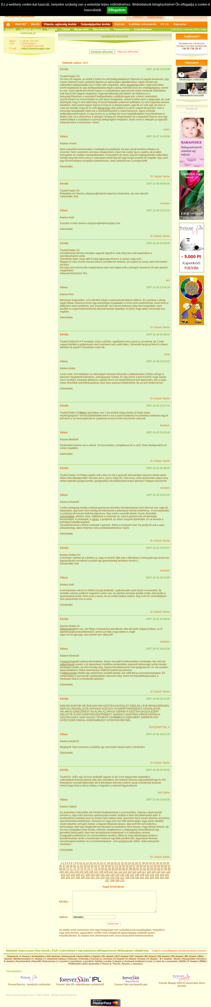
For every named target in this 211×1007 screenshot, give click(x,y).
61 (148, 866)
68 (60, 868)
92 (144, 868)
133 (112, 874)
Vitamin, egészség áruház (60, 24)
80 (102, 868)
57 (134, 866)
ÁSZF (55, 950)
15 (97, 863)
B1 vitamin (108, 956)
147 (73, 877)
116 (139, 871)
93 (148, 868)
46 (95, 866)
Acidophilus (38, 956)
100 (62, 871)
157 (122, 877)
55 (127, 866)
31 (153, 863)
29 (146, 863)
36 (60, 866)
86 (123, 868)
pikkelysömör (67, 664)
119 (153, 871)
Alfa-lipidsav (53, 956)
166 (167, 877)
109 (106, 871)
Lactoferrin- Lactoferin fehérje (86, 961)
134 (117, 874)
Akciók (35, 24)
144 (167, 874)
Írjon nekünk (42, 950)
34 (164, 863)
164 (157, 877)
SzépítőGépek (143, 29)
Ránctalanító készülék (192, 95)
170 (122, 880)
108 (101, 871)
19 (111, 863)
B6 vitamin (191, 956)
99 (169, 868)
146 (68, 877)
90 (137, 868)
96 (158, 868)
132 (107, 874)
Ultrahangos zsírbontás (192, 79)
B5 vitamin (177, 956)
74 (81, 868)
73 (78, 868)
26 (136, 863)
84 (116, 868)
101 (66, 871)
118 (149, 871)
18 (108, 863)
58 (137, 866)
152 (97, 877)
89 (134, 868)
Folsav (141, 959)
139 (142, 874)
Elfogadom (116, 10)
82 (109, 868)
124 (68, 874)
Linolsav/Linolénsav (134, 961)
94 (151, 868)
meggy (130, 84)
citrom (95, 519)
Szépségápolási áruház (95, 24)
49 (106, 866)
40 (74, 866)
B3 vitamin (164, 956)
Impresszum (26, 950)
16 (101, 863)
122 (168, 871)
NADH (182, 961)
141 (152, 874)
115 (134, 871)
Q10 (85, 963)
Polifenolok (74, 963)
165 (162, 877)
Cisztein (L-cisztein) (101, 959)
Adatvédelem (68, 950)
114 (130, 871)
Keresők (11, 29)
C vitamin (37, 959)
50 (109, 866)
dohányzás (104, 108)
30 (150, 863)
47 (99, 866)
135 (122, 874)
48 (102, 866)
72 (74, 868)
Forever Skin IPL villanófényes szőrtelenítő (80, 984)
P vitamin (193, 961)
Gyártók (119, 24)
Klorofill (36, 961)
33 (160, 863)
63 (155, 866)
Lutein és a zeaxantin (165, 961)
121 (163, 871)
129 (92, 874)
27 (139, 863)
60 (144, 866)
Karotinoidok (23, 961)
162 (147, 877)
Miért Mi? (21, 24)
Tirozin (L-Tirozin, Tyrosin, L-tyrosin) (121, 963)
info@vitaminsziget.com (36, 48)
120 (158, 871)
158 (127, 877)
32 (157, 863)
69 (64, 868)
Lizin (149, 961)
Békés (83, 412)
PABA (203, 961)
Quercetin (94, 963)
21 (118, 863)
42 (81, 866)
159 (132, 877)
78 (95, 868)
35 (167, 863)
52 (116, 866)
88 (130, 868)
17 (104, 863)
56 (130, 866)
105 (86, 871)
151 (92, 877)
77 (92, 868)
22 (122, 863)
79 (99, 868)
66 (165, 866)
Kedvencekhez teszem (192, 950)
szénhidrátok (67, 516)
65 (162, 866)
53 (120, 866)
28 (143, 863)
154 (107, 877)
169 (117, 880)
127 (83, 874)
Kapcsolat (179, 24)
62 (151, 866)
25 (132, 863)
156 (117, 877)
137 (132, 874)
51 (113, 866)
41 (78, 866)
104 (81, 871)
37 (64, 866)
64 (158, 866)
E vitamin (131, 959)
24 (129, 863)
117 (144, 871)
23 (125, 863)
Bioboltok (11, 950)
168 (112, 880)
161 (142, 877)
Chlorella (84, 959)
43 (85, 866)
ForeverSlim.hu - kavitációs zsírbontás (29, 984)
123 (63, 874)
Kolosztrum (49, 961)
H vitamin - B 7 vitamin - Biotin (164, 959)
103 (76, 871)
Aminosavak (68, 956)
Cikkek (66, 29)
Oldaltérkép (141, 950)
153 (102, 877)
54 (123, 866)
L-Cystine (62, 961)
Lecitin (107, 961)
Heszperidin (189, 959)
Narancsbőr (81, 29)
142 (157, 874)
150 (88, 877)
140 (147, 874)
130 (97, 874)
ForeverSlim (122, 29)
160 (137, 877)
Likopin (117, 961)
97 (162, 868)
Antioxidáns (83, 956)
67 (169, 866)
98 (165, 868)
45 (92, 866)
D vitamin (119, 959)
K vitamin (9, 961)
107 (96, 871)
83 (113, 868)
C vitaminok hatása (55, 959)
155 (112, 877)
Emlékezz (138, 17)
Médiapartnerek (107, 950)
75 (85, 868)
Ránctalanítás (101, 29)
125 (73, 874)
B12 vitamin (122, 956)
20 (115, 863)
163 (152, 877)
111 (116, 871)
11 (84, 863)
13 (90, 863)
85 (120, 868)
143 (162, 874)
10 (80, 863)
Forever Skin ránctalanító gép (131, 984)
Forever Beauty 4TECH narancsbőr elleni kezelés (182, 984)
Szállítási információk (142, 24)
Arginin (96, 956)
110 (111, 871)
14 (94, 863)
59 (141, 866)
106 (91, 871)
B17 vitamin (136, 956)
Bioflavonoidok (22, 959)
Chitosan (72, 959)
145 (63, 877)
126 (78, 874)
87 (127, 868)
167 (107, 880)
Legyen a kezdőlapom (164, 950)
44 (88, 866)
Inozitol (201, 959)
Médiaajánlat (125, 950)
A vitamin (24, 956)
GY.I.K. (165, 24)
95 (155, 868)
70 (67, 868)
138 (137, 874)
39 (71, 866)
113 (125, 871)
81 (106, 868)
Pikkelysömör (67, 628)
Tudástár (52, 29)
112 (120, 871)
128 (88, 874)
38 (67, 866)
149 (83, 877)
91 (141, 868)
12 (87, 863)
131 (102, 874)
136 (127, 874)
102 (71, 871)
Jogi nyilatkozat (86, 950)
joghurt (66, 661)
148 (78, 877)
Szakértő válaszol (31, 29)
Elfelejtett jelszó (154, 17)
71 (71, 868)
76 (88, 868)
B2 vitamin (150, 956)
